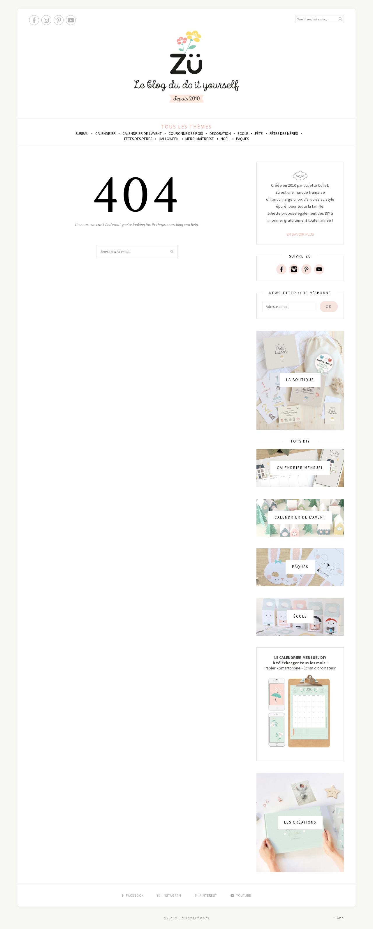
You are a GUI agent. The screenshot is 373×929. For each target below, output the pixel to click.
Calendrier (105, 133)
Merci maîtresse (199, 138)
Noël (225, 138)
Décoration (220, 133)
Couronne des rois (185, 133)
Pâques (242, 138)
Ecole (242, 133)
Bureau (82, 133)
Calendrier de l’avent (142, 133)
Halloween (169, 138)
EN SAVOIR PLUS (300, 234)
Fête (259, 133)
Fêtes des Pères (138, 138)
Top (338, 918)
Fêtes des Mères (284, 133)
